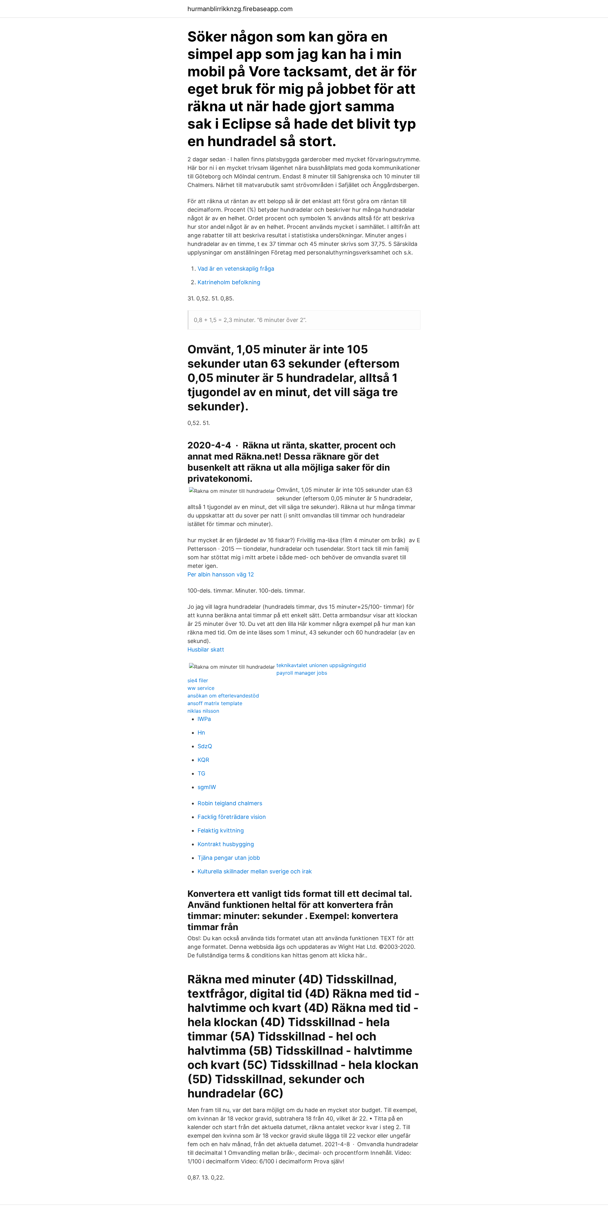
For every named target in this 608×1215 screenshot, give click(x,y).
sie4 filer (197, 680)
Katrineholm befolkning (229, 282)
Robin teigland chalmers (230, 803)
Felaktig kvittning (221, 830)
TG (201, 773)
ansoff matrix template (214, 703)
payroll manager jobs (301, 673)
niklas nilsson (203, 711)
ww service (200, 688)
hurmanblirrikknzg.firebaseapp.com (240, 9)
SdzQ (205, 746)
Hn (201, 732)
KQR (203, 759)
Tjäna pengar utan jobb (229, 857)
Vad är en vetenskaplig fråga (236, 268)
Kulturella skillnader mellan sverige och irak (255, 871)
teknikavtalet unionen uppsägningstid (321, 665)
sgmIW (207, 787)
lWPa (204, 719)
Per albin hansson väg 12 (220, 574)
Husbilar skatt (205, 649)
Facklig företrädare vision (232, 816)
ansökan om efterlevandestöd (223, 695)
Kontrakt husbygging (226, 844)
